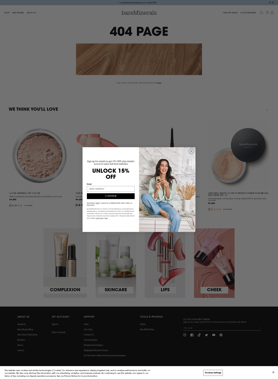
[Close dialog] (191, 151)
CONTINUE (111, 196)
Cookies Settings (213, 373)
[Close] (273, 372)
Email (89, 184)
